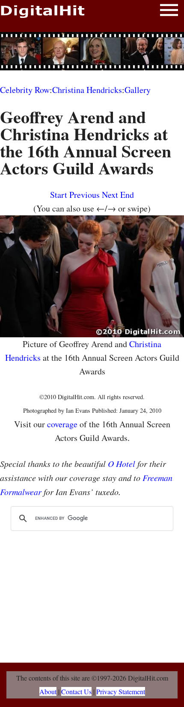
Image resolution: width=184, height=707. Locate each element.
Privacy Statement (120, 691)
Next (110, 194)
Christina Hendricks (87, 90)
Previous (84, 194)
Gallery (138, 90)
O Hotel (121, 463)
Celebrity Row (25, 90)
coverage (62, 424)
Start (58, 194)
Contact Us (76, 691)
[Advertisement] (92, 51)
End (127, 194)
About (47, 691)
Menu (169, 11)
